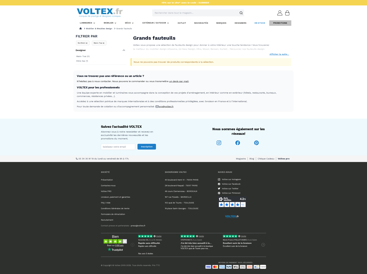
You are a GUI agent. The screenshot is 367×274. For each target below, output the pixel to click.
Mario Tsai (98, 43)
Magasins (241, 158)
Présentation (107, 180)
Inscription (147, 146)
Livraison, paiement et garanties (115, 197)
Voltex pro (284, 158)
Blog (251, 158)
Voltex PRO (106, 191)
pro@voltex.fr (166, 106)
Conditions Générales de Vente (115, 208)
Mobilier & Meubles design (99, 28)
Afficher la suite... (279, 54)
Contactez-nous (108, 185)
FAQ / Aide (105, 203)
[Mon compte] (279, 13)
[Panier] (286, 13)
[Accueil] (80, 28)
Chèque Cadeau (266, 158)
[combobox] (198, 12)
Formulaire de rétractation (113, 214)
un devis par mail (179, 81)
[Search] (241, 12)
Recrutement (107, 220)
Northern (81, 43)
